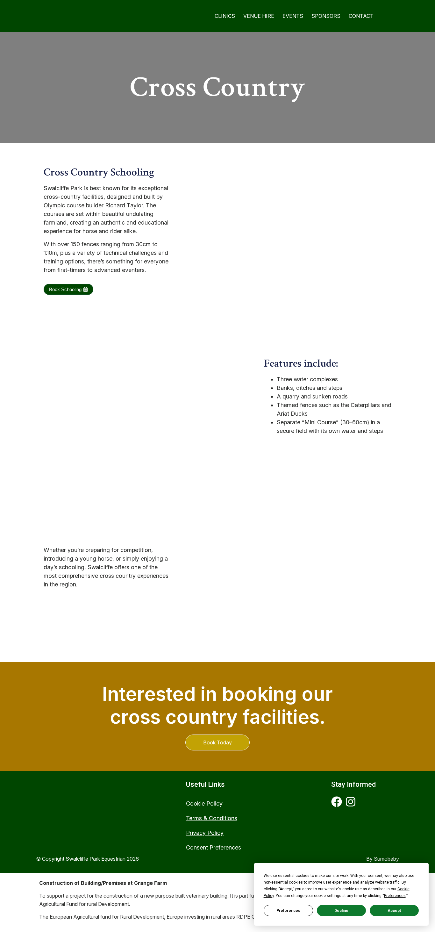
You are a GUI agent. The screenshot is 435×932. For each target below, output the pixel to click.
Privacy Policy (205, 832)
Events (292, 16)
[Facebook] (336, 801)
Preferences (288, 910)
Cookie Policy (204, 803)
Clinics (225, 16)
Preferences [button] (395, 895)
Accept (394, 910)
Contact (361, 16)
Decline (341, 910)
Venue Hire (258, 16)
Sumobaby (386, 859)
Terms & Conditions (211, 818)
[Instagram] (350, 801)
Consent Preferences (213, 847)
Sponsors (325, 16)
